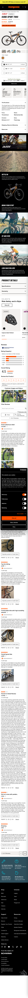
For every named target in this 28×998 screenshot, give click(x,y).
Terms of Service (5, 961)
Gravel (8, 11)
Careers (16, 937)
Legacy (16, 893)
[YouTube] (9, 947)
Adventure (4, 11)
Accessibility (4, 963)
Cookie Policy (4, 959)
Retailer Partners (18, 927)
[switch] (24, 499)
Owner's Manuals (18, 921)
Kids (2, 902)
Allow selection (14, 522)
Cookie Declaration (5, 965)
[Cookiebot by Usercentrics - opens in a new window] (20, 470)
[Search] (23, 7)
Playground (17, 902)
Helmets (3, 909)
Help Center (4, 918)
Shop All (7, 305)
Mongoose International (20, 930)
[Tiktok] (17, 947)
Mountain (3, 896)
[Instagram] (5, 947)
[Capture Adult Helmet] (11, 320)
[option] (4, 51)
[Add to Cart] (14, 83)
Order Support (4, 933)
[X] (13, 947)
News (15, 899)
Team (15, 896)
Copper (3, 58)
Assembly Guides (18, 924)
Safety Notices (4, 940)
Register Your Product (6, 924)
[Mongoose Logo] (14, 7)
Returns (3, 921)
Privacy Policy (4, 957)
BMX (2, 893)
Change (22, 80)
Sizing (15, 918)
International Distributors (20, 933)
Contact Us (4, 930)
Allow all (14, 518)
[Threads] (21, 947)
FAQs (2, 927)
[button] (4, 329)
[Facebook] (2, 947)
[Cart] (25, 7)
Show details (20, 513)
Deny (14, 526)
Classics (3, 906)
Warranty (3, 937)
